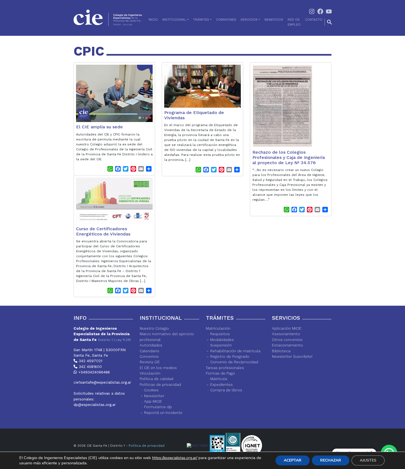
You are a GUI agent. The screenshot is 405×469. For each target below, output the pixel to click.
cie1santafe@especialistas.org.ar (102, 382)
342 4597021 (89, 361)
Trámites (201, 19)
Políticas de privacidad (160, 384)
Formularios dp (158, 407)
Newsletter (154, 396)
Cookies (151, 390)
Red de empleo (294, 22)
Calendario (149, 351)
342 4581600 (89, 366)
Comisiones (226, 19)
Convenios (149, 356)
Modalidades (222, 339)
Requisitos (220, 334)
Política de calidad (156, 378)
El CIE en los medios (158, 367)
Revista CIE (150, 362)
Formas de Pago (220, 373)
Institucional (174, 19)
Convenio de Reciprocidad (234, 362)
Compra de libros (226, 390)
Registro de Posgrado (229, 356)
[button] (329, 22)
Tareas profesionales (225, 367)
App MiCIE (153, 401)
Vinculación (150, 373)
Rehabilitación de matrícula (235, 351)
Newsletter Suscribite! (292, 356)
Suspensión (221, 345)
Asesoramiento (286, 334)
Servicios (249, 19)
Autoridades (151, 345)
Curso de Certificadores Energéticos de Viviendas (103, 231)
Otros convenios (287, 339)
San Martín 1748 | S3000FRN (100, 350)
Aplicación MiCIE (286, 328)
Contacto (313, 19)
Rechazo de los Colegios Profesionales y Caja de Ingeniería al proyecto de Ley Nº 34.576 (288, 157)
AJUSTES (368, 460)
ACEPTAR (292, 460)
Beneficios (273, 19)
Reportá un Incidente (163, 412)
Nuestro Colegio (154, 328)
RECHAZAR (330, 460)
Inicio (153, 19)
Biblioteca (281, 351)
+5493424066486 (93, 372)
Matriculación (218, 328)
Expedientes (221, 384)
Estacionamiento (287, 345)
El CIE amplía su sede (99, 126)
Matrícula (218, 378)
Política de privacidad (146, 446)
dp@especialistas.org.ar (95, 404)
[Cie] (108, 18)
